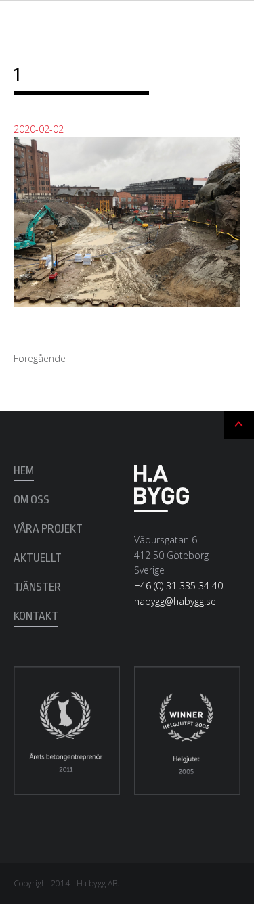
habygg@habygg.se (175, 601)
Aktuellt (38, 557)
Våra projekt (48, 528)
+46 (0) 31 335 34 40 (178, 585)
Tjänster (37, 587)
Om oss (31, 499)
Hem (24, 470)
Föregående (40, 358)
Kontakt (36, 616)
